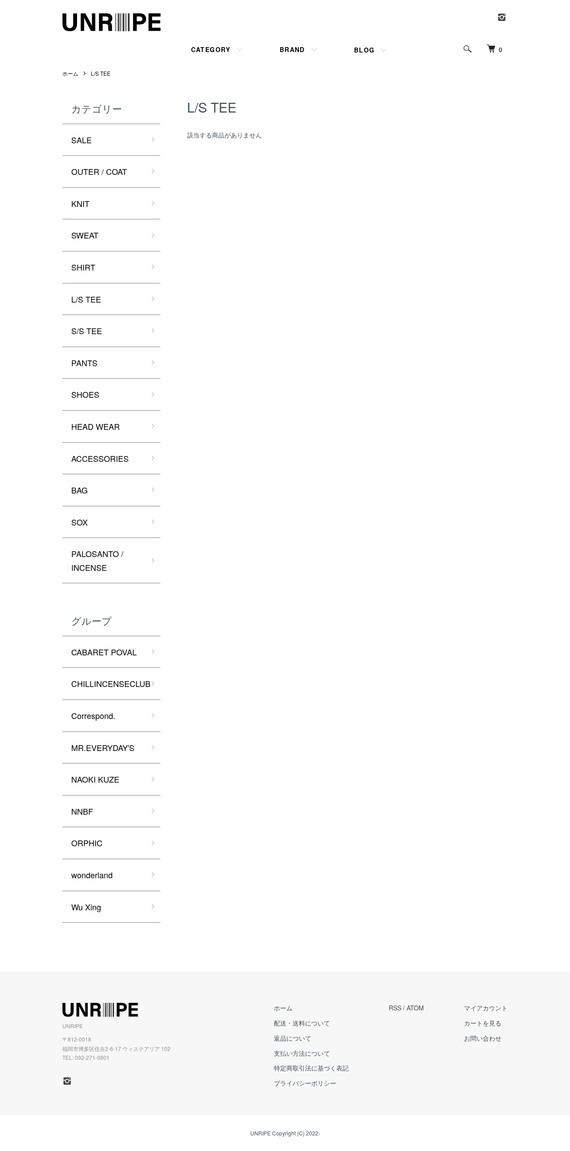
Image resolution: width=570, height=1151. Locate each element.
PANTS (84, 362)
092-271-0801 (92, 1057)
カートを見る (482, 1022)
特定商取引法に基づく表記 (311, 1067)
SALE (81, 139)
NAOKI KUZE (95, 779)
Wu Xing (86, 907)
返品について (292, 1038)
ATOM (415, 1007)
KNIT (80, 203)
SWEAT (84, 235)
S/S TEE (86, 330)
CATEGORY (211, 49)
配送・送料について (302, 1022)
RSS (395, 1007)
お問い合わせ (482, 1038)
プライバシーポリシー (305, 1082)
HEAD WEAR (95, 426)
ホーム (70, 73)
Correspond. (93, 715)
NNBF (82, 811)
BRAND (292, 49)
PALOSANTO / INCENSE (97, 560)
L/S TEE (100, 73)
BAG (79, 490)
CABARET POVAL (104, 652)
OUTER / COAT (99, 171)
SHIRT (83, 267)
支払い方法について (302, 1053)
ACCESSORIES (100, 458)
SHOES (85, 394)
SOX (79, 522)
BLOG (364, 49)
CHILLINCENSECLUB (111, 683)
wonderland (92, 874)
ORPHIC (86, 842)
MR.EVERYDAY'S (102, 747)
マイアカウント (486, 1007)
